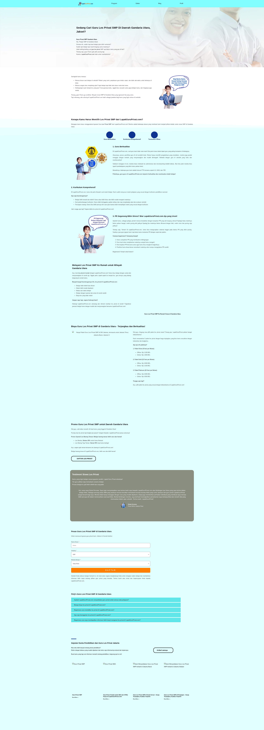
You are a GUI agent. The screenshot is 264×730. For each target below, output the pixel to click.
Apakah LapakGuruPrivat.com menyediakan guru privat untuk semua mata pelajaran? (101, 600)
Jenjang (73, 550)
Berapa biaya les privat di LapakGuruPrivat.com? (89, 605)
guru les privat (95, 49)
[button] (73, 499)
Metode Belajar (75, 560)
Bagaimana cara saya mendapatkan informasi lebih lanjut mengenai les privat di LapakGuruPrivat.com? (107, 620)
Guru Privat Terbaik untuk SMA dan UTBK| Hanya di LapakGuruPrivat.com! (115, 695)
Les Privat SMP (106, 124)
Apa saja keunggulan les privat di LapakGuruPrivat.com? (92, 615)
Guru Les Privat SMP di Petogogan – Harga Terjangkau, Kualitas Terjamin (176, 695)
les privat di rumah (84, 273)
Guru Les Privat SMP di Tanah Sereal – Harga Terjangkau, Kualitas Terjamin (146, 695)
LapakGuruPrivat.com (87, 54)
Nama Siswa (75, 542)
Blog (159, 3)
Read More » (75, 697)
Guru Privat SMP (77, 695)
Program (114, 3)
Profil (181, 3)
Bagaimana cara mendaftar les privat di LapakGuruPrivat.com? (94, 610)
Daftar (138, 3)
